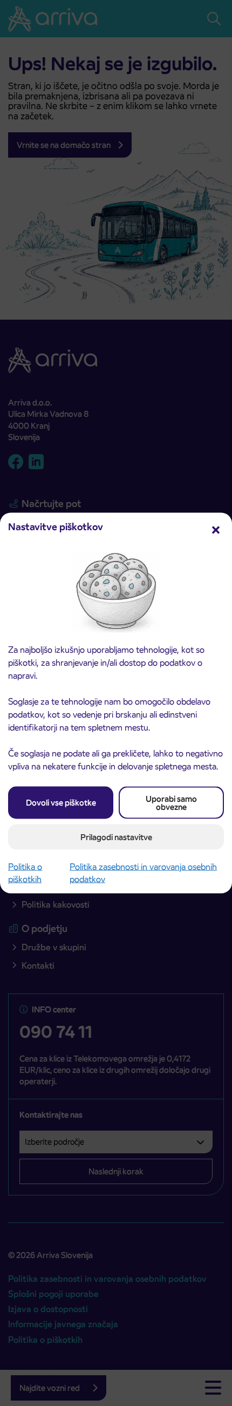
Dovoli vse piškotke (61, 802)
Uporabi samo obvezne (171, 802)
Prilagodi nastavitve (116, 837)
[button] (215, 529)
